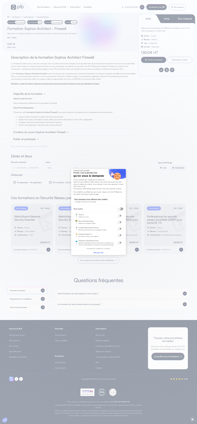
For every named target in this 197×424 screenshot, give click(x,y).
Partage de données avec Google (85, 202)
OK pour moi (98, 253)
